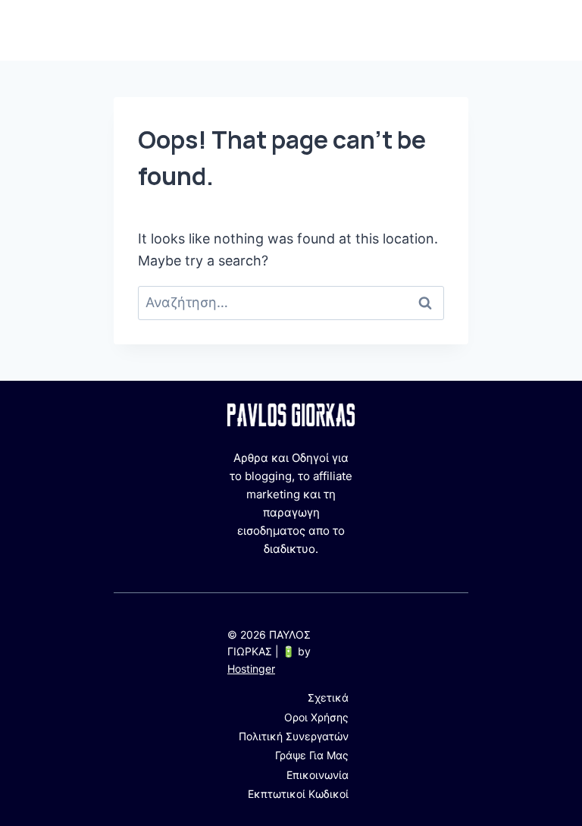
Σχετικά (328, 697)
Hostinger (251, 668)
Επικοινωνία (317, 774)
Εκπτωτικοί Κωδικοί (298, 793)
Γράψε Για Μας (312, 755)
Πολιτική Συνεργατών (294, 736)
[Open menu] (454, 30)
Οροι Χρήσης (316, 717)
